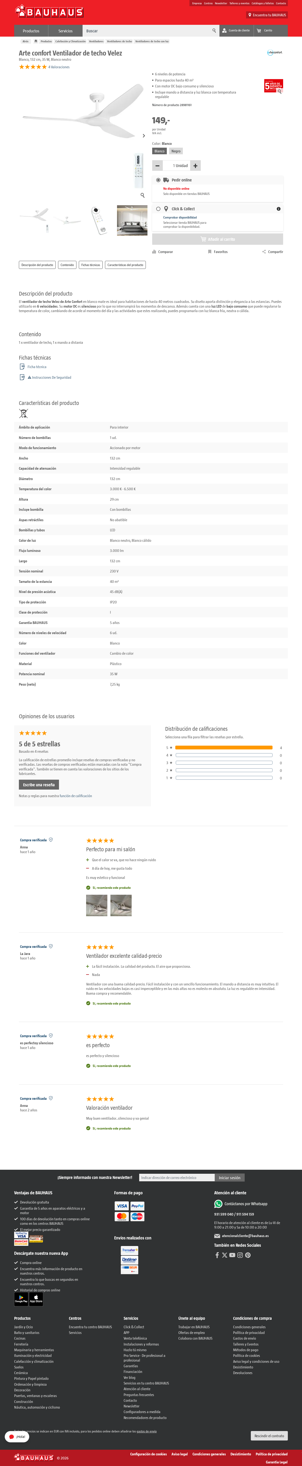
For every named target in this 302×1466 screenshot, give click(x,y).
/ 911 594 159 (243, 1214)
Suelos (19, 1367)
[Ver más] (129, 1259)
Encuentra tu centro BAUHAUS (90, 1326)
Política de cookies (246, 1355)
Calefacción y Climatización (70, 41)
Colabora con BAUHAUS (195, 1338)
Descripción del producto (37, 265)
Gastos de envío (244, 1338)
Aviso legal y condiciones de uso (256, 1361)
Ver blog (129, 1377)
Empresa (197, 3)
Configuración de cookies (148, 1454)
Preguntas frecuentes (139, 1394)
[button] (143, 136)
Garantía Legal (277, 1462)
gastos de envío (147, 1431)
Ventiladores (96, 41)
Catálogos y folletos (263, 3)
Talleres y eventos (239, 3)
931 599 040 (223, 1214)
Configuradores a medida (142, 1411)
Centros (208, 3)
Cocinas (19, 1338)
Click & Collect (134, 1326)
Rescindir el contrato (269, 1435)
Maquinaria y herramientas (34, 1349)
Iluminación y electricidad (33, 1355)
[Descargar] (21, 1298)
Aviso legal (180, 1454)
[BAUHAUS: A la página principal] (49, 13)
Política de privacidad (249, 1332)
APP (126, 1332)
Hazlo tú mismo (135, 1349)
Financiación (133, 1371)
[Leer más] (129, 1214)
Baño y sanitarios (26, 1332)
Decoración (22, 1390)
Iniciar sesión (229, 1177)
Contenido (67, 265)
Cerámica (21, 1372)
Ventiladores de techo (119, 41)
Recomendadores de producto (145, 1417)
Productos (31, 30)
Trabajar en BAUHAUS (194, 1326)
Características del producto (125, 265)
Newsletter (221, 3)
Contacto (281, 3)
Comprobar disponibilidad (180, 217)
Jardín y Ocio (23, 1326)
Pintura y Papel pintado (31, 1378)
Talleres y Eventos (246, 1344)
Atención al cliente (137, 1388)
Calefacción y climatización (34, 1361)
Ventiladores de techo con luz (152, 41)
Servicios (66, 30)
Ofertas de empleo (191, 1332)
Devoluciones (242, 1372)
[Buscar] (213, 31)
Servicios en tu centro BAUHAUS (146, 1383)
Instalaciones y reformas (141, 1344)
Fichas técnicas (90, 265)
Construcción (23, 1401)
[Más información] (278, 208)
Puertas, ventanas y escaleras (35, 1395)
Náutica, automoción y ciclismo (37, 1407)
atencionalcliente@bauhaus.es (245, 1235)
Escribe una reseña (39, 784)
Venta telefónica (135, 1338)
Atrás (26, 41)
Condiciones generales (249, 1326)
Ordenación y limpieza (30, 1384)
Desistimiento (243, 1367)
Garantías (131, 1365)
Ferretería (21, 1344)
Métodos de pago (245, 1349)
